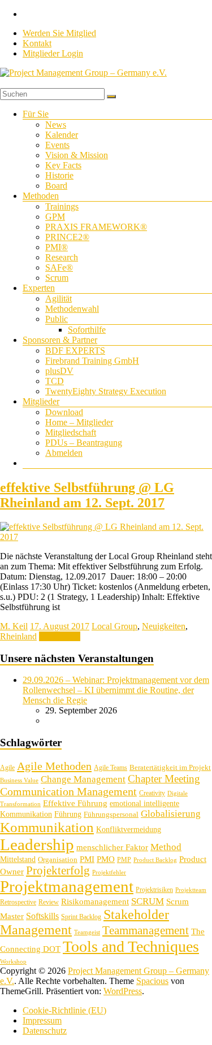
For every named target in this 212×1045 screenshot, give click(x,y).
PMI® (56, 247)
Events (57, 145)
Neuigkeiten (163, 626)
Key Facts (63, 165)
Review (48, 902)
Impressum (42, 1020)
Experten (39, 288)
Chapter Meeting (164, 779)
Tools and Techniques (131, 946)
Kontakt (37, 43)
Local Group (114, 626)
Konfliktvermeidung (128, 829)
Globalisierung (171, 813)
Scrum (56, 277)
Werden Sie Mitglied (59, 33)
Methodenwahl (72, 309)
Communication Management (68, 791)
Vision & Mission (76, 155)
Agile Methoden (54, 766)
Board (56, 185)
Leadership (37, 844)
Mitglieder (41, 401)
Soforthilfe (87, 329)
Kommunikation (47, 827)
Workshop (13, 962)
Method (165, 846)
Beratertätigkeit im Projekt (170, 767)
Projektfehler (109, 872)
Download (64, 412)
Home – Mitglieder (79, 422)
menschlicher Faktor (112, 847)
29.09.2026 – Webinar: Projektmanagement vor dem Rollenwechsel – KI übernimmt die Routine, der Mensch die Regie (116, 690)
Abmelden (64, 453)
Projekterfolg (58, 870)
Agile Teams (110, 768)
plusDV (59, 371)
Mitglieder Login (53, 53)
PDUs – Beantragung (83, 442)
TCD (54, 381)
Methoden (41, 196)
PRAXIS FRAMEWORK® (96, 227)
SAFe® (59, 267)
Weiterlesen (59, 636)
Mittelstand (18, 859)
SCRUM (147, 901)
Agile (7, 768)
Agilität (58, 298)
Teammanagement (145, 930)
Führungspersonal (111, 814)
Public (56, 319)
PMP (124, 860)
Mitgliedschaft (70, 432)
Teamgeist (87, 932)
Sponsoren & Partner (60, 340)
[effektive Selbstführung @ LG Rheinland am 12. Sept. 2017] (106, 537)
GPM (55, 216)
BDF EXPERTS (75, 350)
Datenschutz (45, 1030)
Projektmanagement (66, 886)
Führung (67, 814)
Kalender (61, 135)
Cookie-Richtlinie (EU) (64, 1010)
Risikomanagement (95, 901)
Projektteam (190, 890)
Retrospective (18, 902)
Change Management (83, 779)
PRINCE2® (67, 237)
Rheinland (18, 636)
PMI (87, 859)
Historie (59, 175)
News (55, 124)
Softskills (42, 916)
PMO (106, 859)
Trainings (62, 206)
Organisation (57, 859)
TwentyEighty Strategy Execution (105, 391)
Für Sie (36, 114)
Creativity (152, 793)
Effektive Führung (75, 803)
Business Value (19, 780)
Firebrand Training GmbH (92, 360)
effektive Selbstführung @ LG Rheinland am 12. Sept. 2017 (87, 495)
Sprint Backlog (81, 917)
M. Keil (14, 626)
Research (61, 257)
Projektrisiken (154, 890)
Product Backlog (155, 860)
